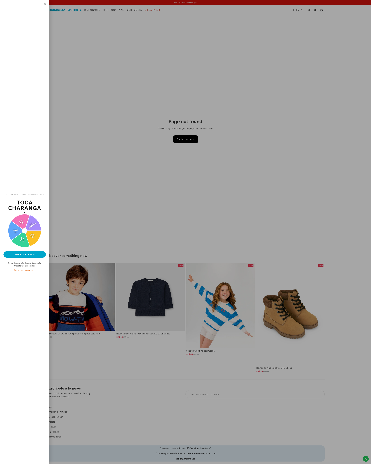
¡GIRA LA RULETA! (24, 254)
